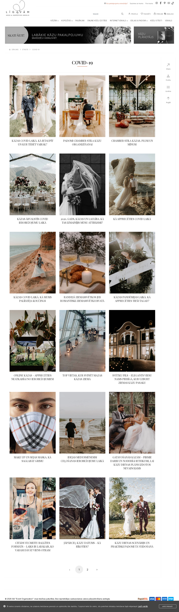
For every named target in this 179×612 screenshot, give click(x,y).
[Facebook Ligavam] (160, 3)
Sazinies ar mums (136, 3)
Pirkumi (159, 14)
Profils (134, 14)
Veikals (168, 20)
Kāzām (54, 20)
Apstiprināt (167, 606)
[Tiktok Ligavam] (172, 3)
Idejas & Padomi (138, 20)
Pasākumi (79, 20)
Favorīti (147, 14)
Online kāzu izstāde (97, 20)
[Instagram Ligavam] (156, 3)
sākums (15, 50)
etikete (25, 50)
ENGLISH (170, 14)
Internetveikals (118, 20)
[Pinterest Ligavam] (164, 3)
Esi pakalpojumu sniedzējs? (117, 3)
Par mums (149, 3)
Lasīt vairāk (143, 606)
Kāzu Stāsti (156, 20)
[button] (168, 89)
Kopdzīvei (66, 20)
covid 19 (35, 50)
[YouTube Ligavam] (168, 3)
